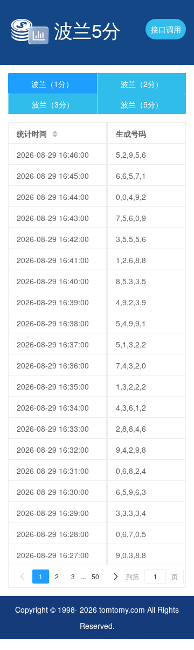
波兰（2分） (142, 83)
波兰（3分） (53, 104)
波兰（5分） (142, 104)
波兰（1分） (52, 83)
